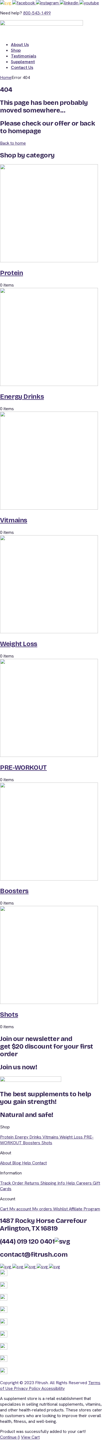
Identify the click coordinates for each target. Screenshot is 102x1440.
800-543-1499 (37, 13)
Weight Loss (18, 644)
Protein (11, 273)
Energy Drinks (22, 396)
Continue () (10, 1437)
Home (5, 77)
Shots (9, 1014)
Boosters (14, 891)
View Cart (30, 1437)
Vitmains (13, 520)
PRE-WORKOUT (23, 767)
